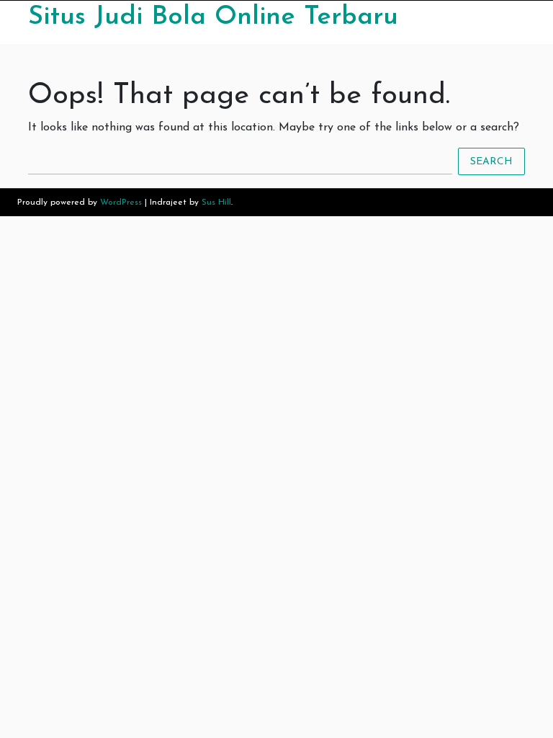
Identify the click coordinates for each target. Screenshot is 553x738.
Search (491, 161)
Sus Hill (216, 202)
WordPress (121, 202)
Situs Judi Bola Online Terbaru (213, 17)
